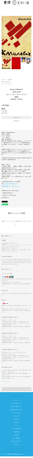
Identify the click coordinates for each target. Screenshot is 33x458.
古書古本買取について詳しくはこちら (11, 186)
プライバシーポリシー (16, 412)
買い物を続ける (5, 197)
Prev (3, 63)
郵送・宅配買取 (16, 438)
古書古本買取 (16, 431)
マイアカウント (16, 419)
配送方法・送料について (16, 406)
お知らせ (16, 444)
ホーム (16, 400)
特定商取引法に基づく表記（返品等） (10, 190)
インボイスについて (6, 381)
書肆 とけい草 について (16, 441)
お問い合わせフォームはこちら (9, 185)
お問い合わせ (16, 416)
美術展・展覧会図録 (6, 81)
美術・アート (4, 79)
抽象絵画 (10, 79)
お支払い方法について (16, 403)
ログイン (16, 425)
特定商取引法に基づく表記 (16, 409)
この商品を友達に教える (7, 193)
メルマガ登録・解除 (16, 428)
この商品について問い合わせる (9, 195)
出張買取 (16, 434)
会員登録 (16, 422)
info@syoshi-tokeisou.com (11, 183)
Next (30, 63)
